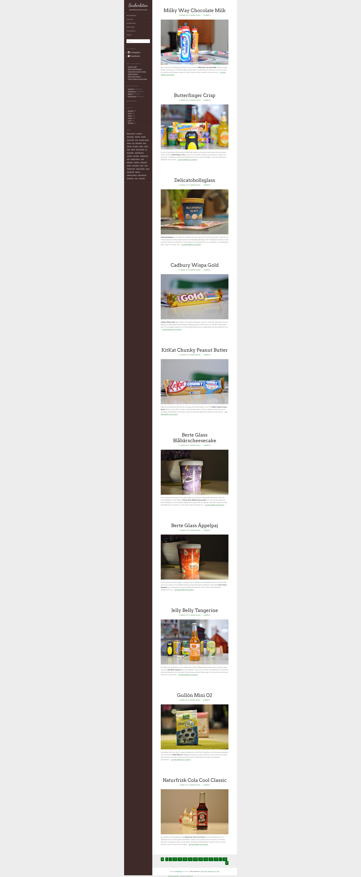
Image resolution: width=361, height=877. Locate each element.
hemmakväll (140, 149)
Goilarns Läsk (132, 67)
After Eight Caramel (134, 76)
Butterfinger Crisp (194, 95)
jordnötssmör (139, 153)
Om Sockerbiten (131, 15)
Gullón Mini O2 (194, 695)
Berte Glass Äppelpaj (194, 525)
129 (200, 859)
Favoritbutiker (130, 23)
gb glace (135, 146)
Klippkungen (132, 91)
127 (190, 859)
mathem (136, 162)
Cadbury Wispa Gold (195, 265)
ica (146, 149)
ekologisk (138, 143)
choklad (137, 137)
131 (211, 859)
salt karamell (142, 175)
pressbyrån (130, 172)
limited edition (135, 159)
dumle (129, 143)
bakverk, (210, 871)
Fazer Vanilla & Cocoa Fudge (137, 79)
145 (225, 859)
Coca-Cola (130, 140)
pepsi (147, 169)
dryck (213, 871)
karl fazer (136, 156)
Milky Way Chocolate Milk (195, 10)
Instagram (135, 52)
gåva (128, 149)
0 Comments (206, 15)
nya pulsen (135, 165)
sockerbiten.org (178, 871)
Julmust (129, 156)
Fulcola (129, 146)
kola (128, 159)
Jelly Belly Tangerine (194, 610)
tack (136, 178)
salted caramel (132, 175)
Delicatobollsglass (194, 180)
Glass (130, 116)
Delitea (130, 94)
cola (136, 140)
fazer (144, 143)
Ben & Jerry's (131, 133)
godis (202, 871)
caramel (139, 133)
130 (205, 859)
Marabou (130, 162)
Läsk (129, 121)
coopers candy (144, 140)
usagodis (142, 178)
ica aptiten (130, 153)
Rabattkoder (130, 27)
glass (206, 871)
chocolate (130, 137)
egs (133, 143)
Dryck (130, 113)
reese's (137, 172)
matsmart (143, 162)
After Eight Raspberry (135, 69)
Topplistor (129, 19)
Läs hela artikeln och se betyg (187, 160)
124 (174, 859)
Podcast (129, 35)
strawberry (130, 178)
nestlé (129, 165)
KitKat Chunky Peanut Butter (194, 350)
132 (216, 859)
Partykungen (132, 96)
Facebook (135, 56)
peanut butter (140, 169)
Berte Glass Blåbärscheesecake (194, 437)
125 (180, 859)
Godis (130, 118)
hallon (133, 149)
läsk (218, 871)
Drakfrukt (131, 89)
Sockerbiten (138, 5)
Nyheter (130, 123)
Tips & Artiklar (130, 31)
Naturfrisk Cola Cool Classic (195, 780)
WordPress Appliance (173, 876)
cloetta (143, 137)
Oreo (146, 165)
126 (185, 859)
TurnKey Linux (189, 876)
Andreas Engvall (196, 15)
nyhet (141, 165)
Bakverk (130, 111)
